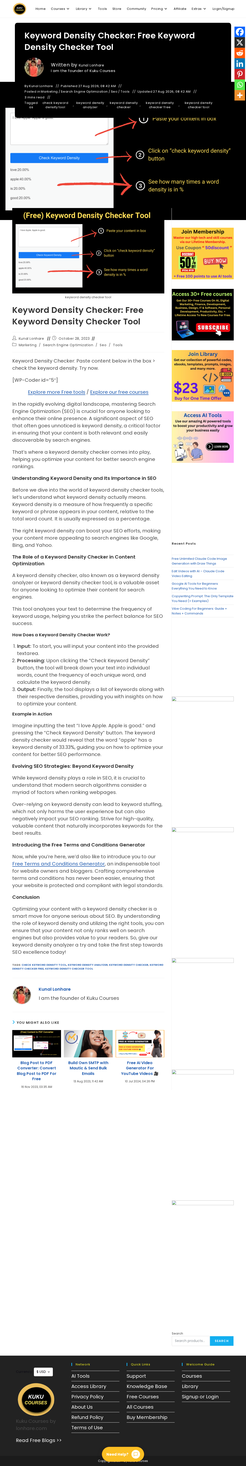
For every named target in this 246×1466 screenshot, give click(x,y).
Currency (24, 1371)
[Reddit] (239, 53)
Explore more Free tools (56, 392)
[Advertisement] (203, 502)
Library (190, 1386)
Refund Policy (87, 1417)
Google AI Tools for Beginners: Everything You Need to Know (195, 586)
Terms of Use (87, 1427)
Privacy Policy (87, 1396)
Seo (114, 91)
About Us (82, 1407)
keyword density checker (124, 105)
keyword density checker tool (199, 105)
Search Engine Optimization (84, 91)
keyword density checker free (160, 105)
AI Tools (80, 1376)
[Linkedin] (239, 63)
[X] (239, 42)
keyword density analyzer (90, 105)
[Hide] (244, 105)
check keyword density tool (55, 105)
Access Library (88, 1386)
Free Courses (143, 1396)
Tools (125, 91)
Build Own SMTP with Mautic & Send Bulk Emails (88, 1068)
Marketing (49, 91)
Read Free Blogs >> (39, 1440)
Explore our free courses (119, 392)
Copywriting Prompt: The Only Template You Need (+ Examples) (203, 598)
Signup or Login (200, 1396)
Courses (192, 1376)
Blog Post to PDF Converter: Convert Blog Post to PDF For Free (36, 1071)
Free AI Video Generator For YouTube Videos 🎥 (140, 1068)
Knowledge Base (147, 1386)
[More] (239, 95)
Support (136, 1376)
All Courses (140, 1407)
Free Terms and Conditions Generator (58, 863)
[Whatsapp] (239, 84)
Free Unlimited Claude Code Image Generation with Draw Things (199, 561)
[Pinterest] (239, 74)
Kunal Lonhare (91, 65)
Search (177, 1333)
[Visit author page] (21, 994)
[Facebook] (239, 32)
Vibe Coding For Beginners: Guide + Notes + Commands (199, 611)
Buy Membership (147, 1417)
